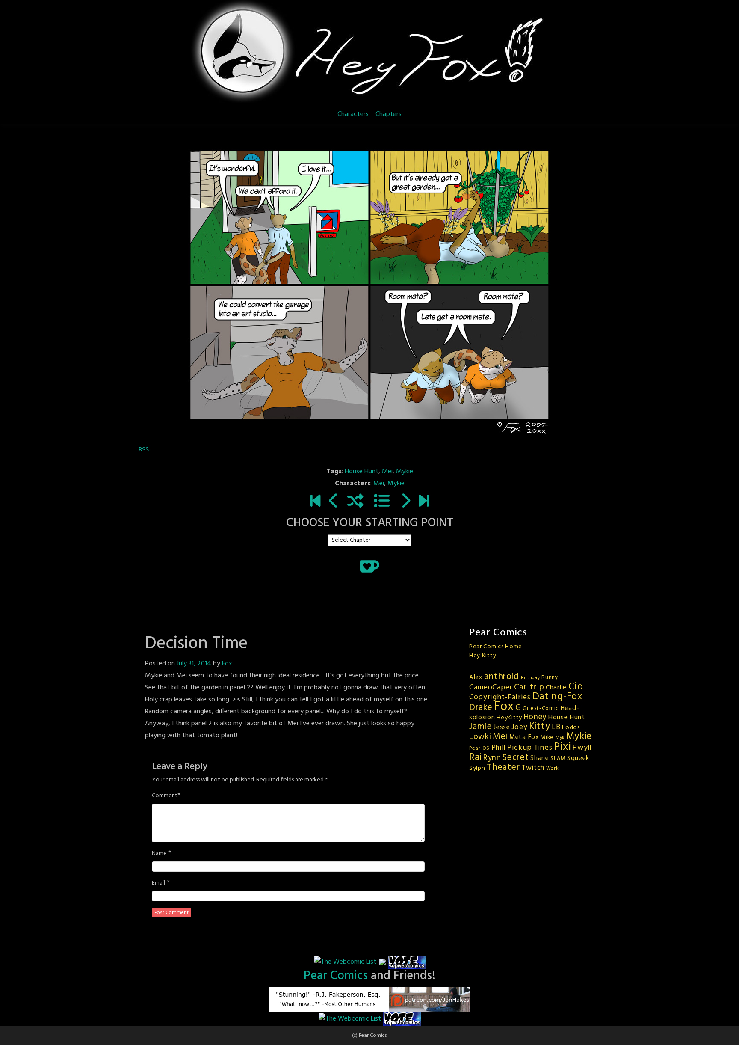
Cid (576, 687)
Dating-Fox (557, 697)
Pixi (562, 747)
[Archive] (382, 502)
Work (552, 768)
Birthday (530, 678)
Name (159, 853)
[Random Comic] (355, 502)
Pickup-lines (529, 748)
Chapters (388, 114)
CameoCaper (490, 687)
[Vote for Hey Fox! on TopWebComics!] (407, 962)
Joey (519, 727)
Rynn (492, 757)
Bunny (549, 677)
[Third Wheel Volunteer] (405, 502)
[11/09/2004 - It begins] (315, 502)
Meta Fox (524, 737)
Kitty (539, 726)
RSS (144, 449)
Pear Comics (336, 976)
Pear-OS (479, 748)
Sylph (477, 768)
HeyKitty (509, 718)
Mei (387, 471)
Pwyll (582, 748)
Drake (481, 708)
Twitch (533, 768)
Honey (535, 717)
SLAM (557, 758)
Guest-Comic (541, 708)
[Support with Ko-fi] (369, 566)
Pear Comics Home (495, 647)
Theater (503, 767)
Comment (164, 796)
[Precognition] (334, 502)
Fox (227, 663)
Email (158, 883)
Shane (539, 758)
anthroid (502, 677)
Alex (475, 677)
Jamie (480, 727)
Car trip (529, 687)
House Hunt (361, 471)
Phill (498, 748)
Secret (516, 758)
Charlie (556, 687)
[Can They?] (424, 502)
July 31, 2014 (194, 663)
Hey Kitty (482, 656)
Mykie (404, 471)
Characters (353, 114)
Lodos (571, 728)
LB (556, 727)
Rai (475, 757)
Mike (547, 737)
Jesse (502, 727)
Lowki (480, 736)
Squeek (578, 758)
